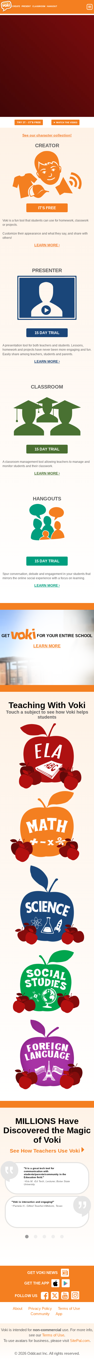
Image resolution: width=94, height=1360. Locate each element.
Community (40, 1314)
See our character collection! (47, 135)
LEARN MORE (47, 245)
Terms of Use (69, 1308)
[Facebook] (44, 1295)
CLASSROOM (38, 6)
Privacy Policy (40, 1308)
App (59, 1314)
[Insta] (75, 1295)
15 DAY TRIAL (47, 333)
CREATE (16, 6)
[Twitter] (55, 1295)
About (17, 1308)
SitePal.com (80, 1340)
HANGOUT (52, 6)
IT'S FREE (47, 208)
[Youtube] (65, 1295)
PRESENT (26, 6)
